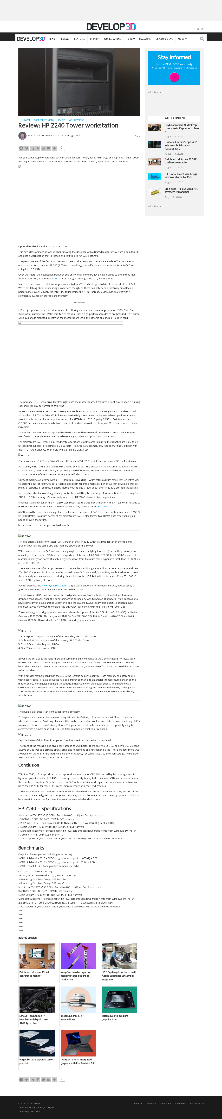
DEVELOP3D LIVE (164, 39)
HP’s (57, 278)
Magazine (145, 39)
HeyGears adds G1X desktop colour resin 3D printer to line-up (182, 129)
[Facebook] (194, 29)
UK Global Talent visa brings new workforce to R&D (181, 176)
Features (79, 39)
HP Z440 (103, 506)
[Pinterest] (37, 148)
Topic (129, 39)
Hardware (25, 120)
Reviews (64, 39)
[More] (54, 148)
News (52, 39)
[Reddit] (43, 148)
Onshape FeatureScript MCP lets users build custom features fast (181, 146)
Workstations (112, 39)
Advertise (151, 1103)
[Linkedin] (32, 148)
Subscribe (166, 1103)
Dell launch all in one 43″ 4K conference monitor (181, 161)
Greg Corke (73, 135)
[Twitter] (198, 29)
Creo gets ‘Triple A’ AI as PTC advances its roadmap (181, 191)
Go (174, 77)
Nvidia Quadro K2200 (53, 585)
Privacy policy (197, 1103)
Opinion (94, 39)
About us (138, 1103)
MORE (181, 39)
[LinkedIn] (202, 29)
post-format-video (44, 120)
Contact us (180, 1103)
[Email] (48, 148)
